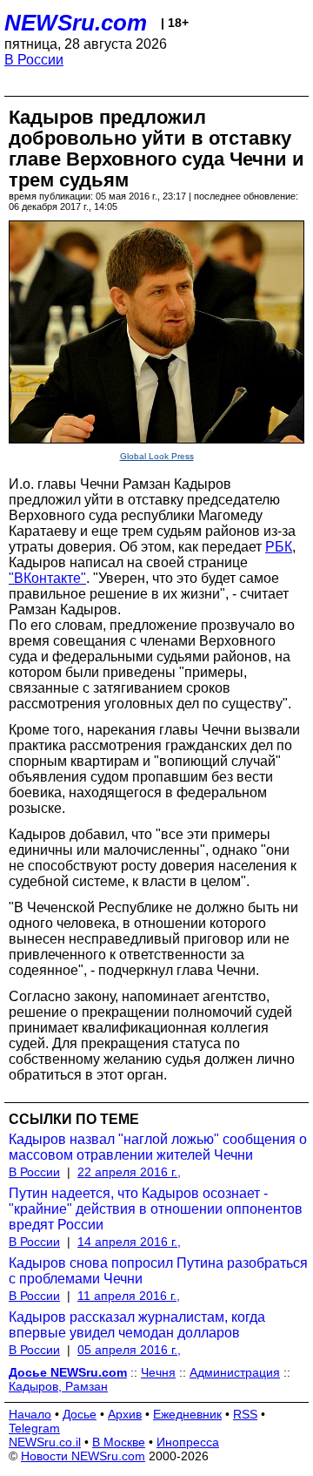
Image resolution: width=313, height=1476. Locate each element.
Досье (80, 1414)
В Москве (118, 1442)
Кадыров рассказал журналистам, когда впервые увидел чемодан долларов (137, 1325)
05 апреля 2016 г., (129, 1350)
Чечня (158, 1372)
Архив (125, 1414)
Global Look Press (157, 456)
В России (33, 59)
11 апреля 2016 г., (128, 1296)
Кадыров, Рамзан (58, 1386)
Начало (30, 1414)
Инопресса (187, 1442)
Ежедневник (187, 1414)
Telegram (34, 1428)
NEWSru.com (75, 23)
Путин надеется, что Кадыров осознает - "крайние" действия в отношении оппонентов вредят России (156, 1209)
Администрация (235, 1372)
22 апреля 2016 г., (129, 1172)
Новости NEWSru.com (83, 1456)
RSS (245, 1414)
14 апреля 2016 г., (129, 1242)
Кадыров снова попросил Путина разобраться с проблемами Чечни (158, 1271)
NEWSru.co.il (45, 1442)
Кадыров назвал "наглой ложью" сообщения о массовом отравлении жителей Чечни (158, 1147)
